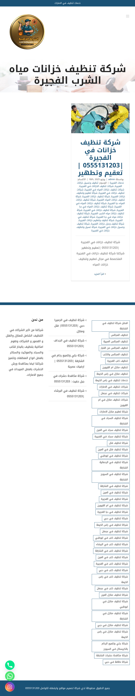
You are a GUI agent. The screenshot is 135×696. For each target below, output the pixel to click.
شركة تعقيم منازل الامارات (113, 411)
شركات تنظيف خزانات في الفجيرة (100, 191)
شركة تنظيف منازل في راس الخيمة (112, 634)
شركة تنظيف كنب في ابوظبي (111, 538)
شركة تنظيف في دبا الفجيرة (112, 512)
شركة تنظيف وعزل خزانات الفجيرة (107, 224)
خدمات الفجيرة (117, 183)
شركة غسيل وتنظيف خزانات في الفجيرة (93, 229)
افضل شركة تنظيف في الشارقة (115, 326)
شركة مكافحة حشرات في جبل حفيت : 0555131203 (68, 378)
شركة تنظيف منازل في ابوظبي (115, 604)
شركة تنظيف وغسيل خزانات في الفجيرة (100, 225)
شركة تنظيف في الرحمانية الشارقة (113, 465)
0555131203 (32, 688)
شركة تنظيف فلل (118, 443)
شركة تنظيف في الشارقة (114, 486)
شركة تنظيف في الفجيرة (114, 499)
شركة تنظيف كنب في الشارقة (111, 550)
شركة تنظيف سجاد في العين (112, 430)
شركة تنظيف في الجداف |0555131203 (69, 343)
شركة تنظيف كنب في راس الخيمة (113, 579)
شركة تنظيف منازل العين (114, 595)
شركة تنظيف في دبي (116, 518)
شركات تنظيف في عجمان (114, 393)
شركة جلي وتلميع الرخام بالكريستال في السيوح (115, 646)
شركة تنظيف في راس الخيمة (112, 525)
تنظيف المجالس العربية (115, 341)
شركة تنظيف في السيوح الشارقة (114, 477)
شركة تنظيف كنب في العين (113, 557)
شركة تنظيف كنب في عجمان (112, 588)
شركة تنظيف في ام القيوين (112, 505)
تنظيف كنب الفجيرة (117, 361)
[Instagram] (10, 687)
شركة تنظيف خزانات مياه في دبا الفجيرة (100, 215)
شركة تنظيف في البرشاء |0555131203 (69, 393)
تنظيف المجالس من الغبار (114, 348)
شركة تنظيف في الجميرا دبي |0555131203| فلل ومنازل (69, 325)
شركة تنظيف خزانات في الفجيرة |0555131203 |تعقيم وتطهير (100, 118)
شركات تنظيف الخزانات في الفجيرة (96, 186)
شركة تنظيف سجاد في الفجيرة (111, 436)
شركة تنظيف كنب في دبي (113, 570)
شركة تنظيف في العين (115, 492)
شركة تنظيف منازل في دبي (112, 625)
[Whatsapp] (10, 676)
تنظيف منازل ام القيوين (115, 367)
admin (111, 179)
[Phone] (10, 665)
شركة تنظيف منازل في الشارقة (115, 616)
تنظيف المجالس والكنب (115, 354)
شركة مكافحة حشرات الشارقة (112, 655)
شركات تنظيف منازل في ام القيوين (113, 402)
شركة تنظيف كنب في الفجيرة (112, 563)
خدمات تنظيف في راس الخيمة (111, 380)
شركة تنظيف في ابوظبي (114, 455)
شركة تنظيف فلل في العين (113, 449)
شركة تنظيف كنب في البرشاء (112, 544)
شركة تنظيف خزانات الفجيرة (96, 196)
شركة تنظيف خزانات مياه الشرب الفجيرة (100, 212)
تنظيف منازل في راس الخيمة (112, 374)
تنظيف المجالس (119, 335)
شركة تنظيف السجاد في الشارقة (114, 421)
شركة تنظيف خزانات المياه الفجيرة (100, 198)
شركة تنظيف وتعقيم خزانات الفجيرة (96, 220)
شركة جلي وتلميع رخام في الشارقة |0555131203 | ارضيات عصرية (68, 361)
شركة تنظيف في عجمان (115, 531)
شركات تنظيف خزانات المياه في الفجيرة (104, 189)
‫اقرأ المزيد (99, 274)
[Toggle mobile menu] (128, 16)
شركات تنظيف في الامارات (113, 386)
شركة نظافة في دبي (116, 662)
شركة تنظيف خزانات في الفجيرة (99, 210)
